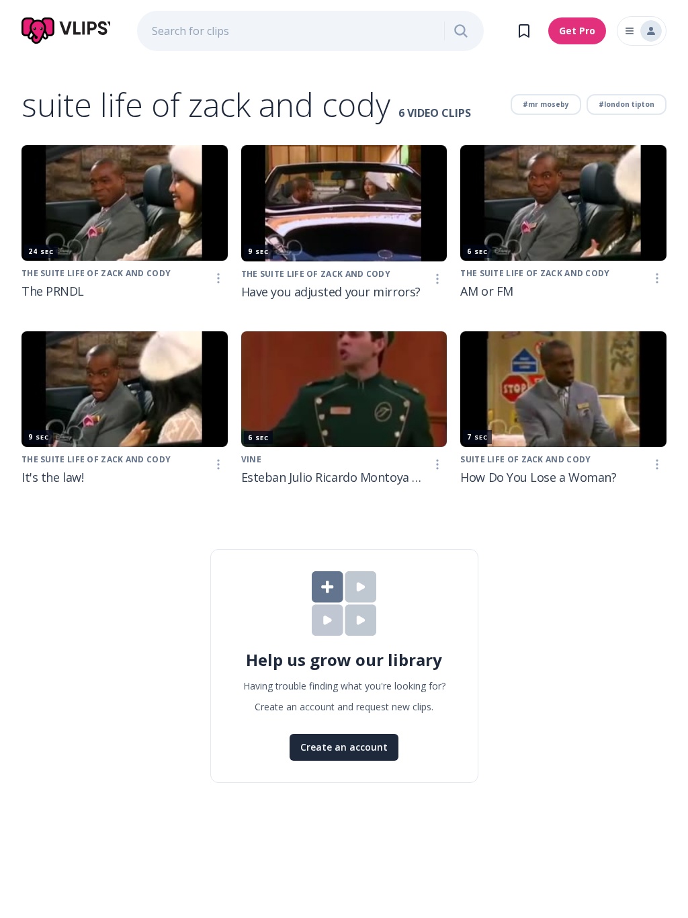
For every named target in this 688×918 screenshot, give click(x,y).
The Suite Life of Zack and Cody (96, 273)
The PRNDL (53, 291)
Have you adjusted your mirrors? (331, 292)
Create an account (344, 747)
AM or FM (486, 291)
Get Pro (577, 30)
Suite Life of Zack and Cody (525, 459)
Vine (251, 459)
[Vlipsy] (66, 30)
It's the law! (52, 477)
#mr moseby (546, 104)
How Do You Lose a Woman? (538, 477)
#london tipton (626, 104)
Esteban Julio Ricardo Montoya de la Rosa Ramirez (335, 477)
